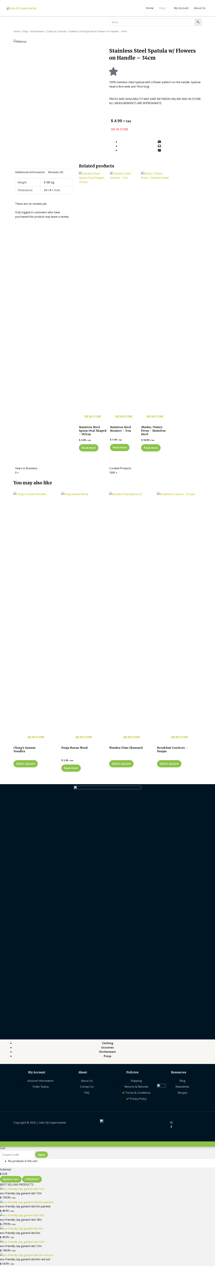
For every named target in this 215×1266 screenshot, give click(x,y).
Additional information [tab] (30, 172)
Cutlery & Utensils (56, 31)
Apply (41, 1154)
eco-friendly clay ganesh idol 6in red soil (25, 1259)
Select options (25, 764)
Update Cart (11, 1179)
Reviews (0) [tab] (55, 172)
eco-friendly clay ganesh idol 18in (21, 1219)
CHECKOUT (32, 1179)
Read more (89, 448)
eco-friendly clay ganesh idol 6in (20, 1233)
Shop (162, 8)
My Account (181, 8)
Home (150, 8)
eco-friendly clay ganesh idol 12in (21, 1193)
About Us (200, 8)
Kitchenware (37, 31)
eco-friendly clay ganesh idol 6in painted (25, 1206)
